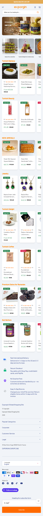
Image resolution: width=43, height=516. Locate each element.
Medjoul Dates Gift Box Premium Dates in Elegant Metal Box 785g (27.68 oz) (9, 309)
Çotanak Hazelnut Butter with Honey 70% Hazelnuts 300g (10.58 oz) (27, 342)
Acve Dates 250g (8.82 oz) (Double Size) (26, 309)
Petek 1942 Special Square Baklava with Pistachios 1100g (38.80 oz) (9, 160)
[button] (3, 7)
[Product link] (10, 79)
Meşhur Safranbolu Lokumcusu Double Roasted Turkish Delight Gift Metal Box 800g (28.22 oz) (27, 233)
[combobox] (21, 12)
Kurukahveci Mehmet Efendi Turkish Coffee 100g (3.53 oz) (8, 273)
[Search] (38, 12)
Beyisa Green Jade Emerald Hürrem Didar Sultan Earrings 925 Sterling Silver (9, 196)
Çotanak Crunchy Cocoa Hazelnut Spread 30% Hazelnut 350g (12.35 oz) (9, 342)
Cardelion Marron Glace (9, 233)
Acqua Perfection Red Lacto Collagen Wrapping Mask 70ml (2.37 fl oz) (10, 123)
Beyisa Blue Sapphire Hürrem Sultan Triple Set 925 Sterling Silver (26, 196)
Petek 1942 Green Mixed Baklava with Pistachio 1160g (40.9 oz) (27, 83)
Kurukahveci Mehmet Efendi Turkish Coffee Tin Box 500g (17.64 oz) (27, 271)
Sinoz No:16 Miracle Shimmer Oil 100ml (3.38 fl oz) (27, 121)
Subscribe (22, 510)
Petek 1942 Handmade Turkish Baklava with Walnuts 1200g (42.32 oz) (27, 160)
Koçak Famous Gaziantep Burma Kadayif (9, 85)
